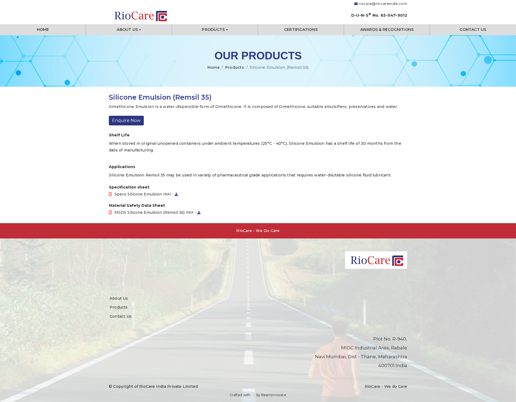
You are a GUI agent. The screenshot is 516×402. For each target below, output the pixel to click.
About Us (127, 29)
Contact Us (473, 29)
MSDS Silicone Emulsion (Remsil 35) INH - (155, 212)
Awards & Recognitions (387, 29)
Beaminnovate (273, 395)
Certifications (301, 29)
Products (213, 29)
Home (43, 29)
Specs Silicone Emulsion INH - (144, 194)
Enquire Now (126, 120)
